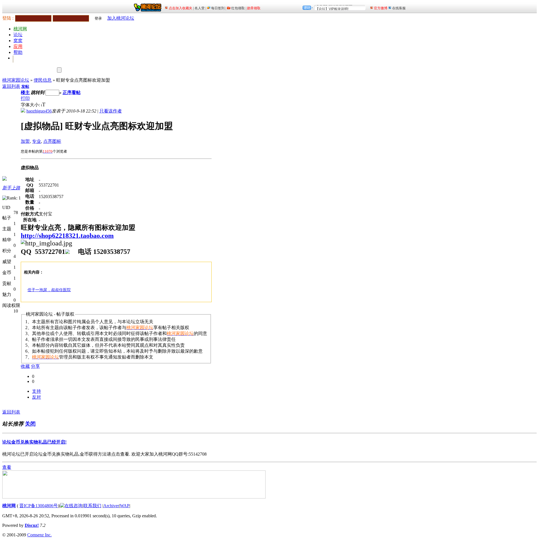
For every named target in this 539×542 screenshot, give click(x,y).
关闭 (30, 424)
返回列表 (11, 86)
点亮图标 (52, 141)
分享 (35, 366)
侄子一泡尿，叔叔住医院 (49, 290)
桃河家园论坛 (15, 80)
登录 (98, 18)
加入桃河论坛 (120, 18)
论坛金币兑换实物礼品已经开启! (34, 442)
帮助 (17, 52)
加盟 (25, 141)
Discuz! (32, 525)
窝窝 (17, 40)
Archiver (111, 505)
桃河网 (20, 28)
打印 (25, 98)
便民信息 (43, 80)
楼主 (25, 92)
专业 (36, 141)
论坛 (17, 34)
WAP (124, 505)
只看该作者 (110, 111)
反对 (36, 397)
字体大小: (31, 104)
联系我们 (92, 505)
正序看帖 (72, 92)
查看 (6, 467)
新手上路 (11, 187)
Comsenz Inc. (39, 534)
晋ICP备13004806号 (38, 505)
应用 (17, 46)
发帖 (25, 86)
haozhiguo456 (39, 111)
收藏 (25, 366)
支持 (36, 391)
